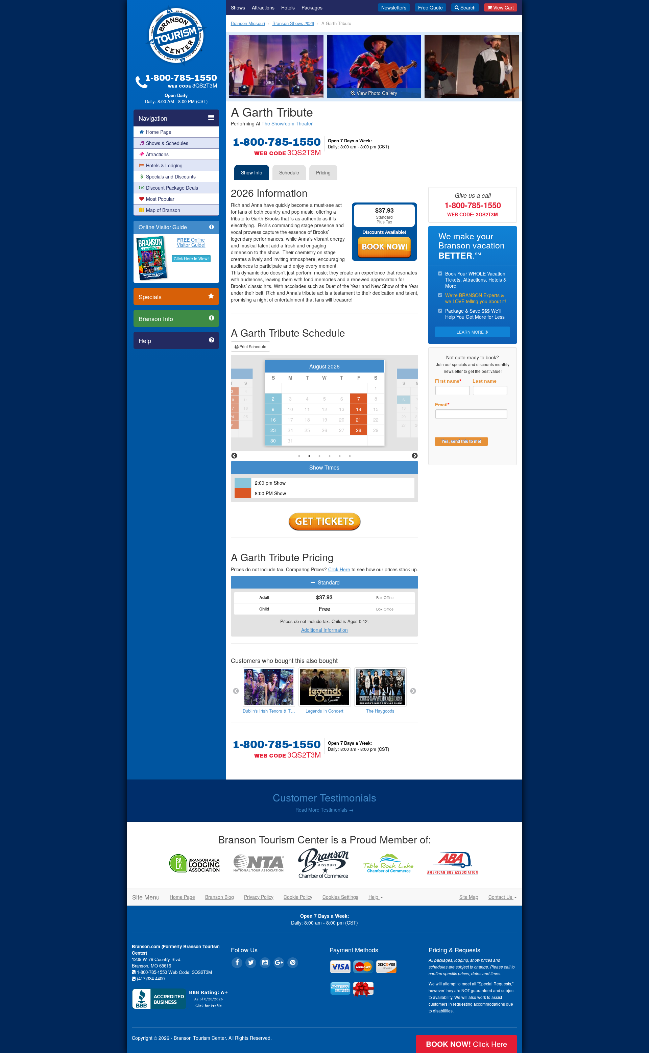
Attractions (157, 154)
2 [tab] (309, 456)
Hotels (288, 7)
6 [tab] (349, 456)
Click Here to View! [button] (191, 258)
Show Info (251, 172)
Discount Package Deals (172, 187)
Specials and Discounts (171, 176)
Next (414, 456)
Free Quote (430, 7)
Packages (312, 7)
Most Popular (160, 198)
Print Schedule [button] (252, 346)
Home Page (158, 131)
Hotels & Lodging (164, 165)
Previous (234, 456)
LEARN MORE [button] (471, 332)
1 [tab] (299, 456)
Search (468, 7)
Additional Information (324, 629)
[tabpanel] (325, 403)
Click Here (339, 569)
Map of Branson (163, 210)
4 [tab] (329, 456)
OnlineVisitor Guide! (191, 242)
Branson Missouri (248, 23)
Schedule (289, 172)
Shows (238, 7)
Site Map (468, 896)
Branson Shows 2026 (293, 23)
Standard (328, 582)
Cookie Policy (298, 896)
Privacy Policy (258, 896)
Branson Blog (219, 896)
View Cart (503, 7)
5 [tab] (339, 456)
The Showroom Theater (287, 123)
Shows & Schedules (167, 143)
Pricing (323, 172)
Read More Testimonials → (324, 809)
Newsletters (393, 7)
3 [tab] (319, 456)
